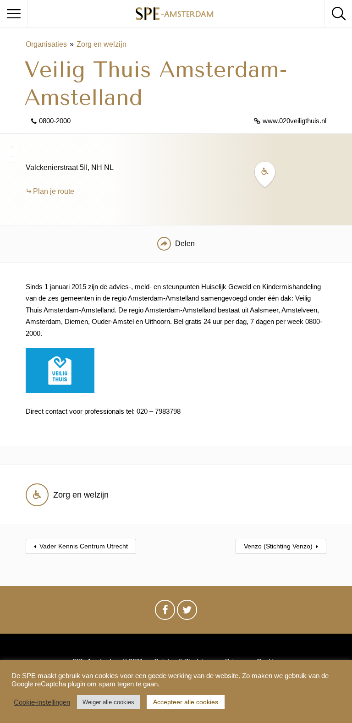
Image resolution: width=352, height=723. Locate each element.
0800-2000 (55, 121)
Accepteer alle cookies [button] (185, 702)
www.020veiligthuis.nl (294, 121)
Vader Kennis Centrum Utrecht (83, 546)
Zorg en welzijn (101, 44)
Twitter (187, 612)
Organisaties (46, 44)
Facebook (165, 612)
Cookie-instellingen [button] (42, 702)
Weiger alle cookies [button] (108, 702)
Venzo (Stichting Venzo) (278, 546)
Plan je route (53, 191)
